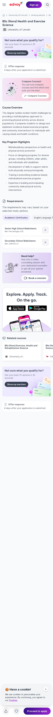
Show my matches (16, 53)
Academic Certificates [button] (16, 217)
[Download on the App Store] (16, 308)
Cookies (13, 700)
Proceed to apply (37, 711)
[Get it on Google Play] (37, 308)
